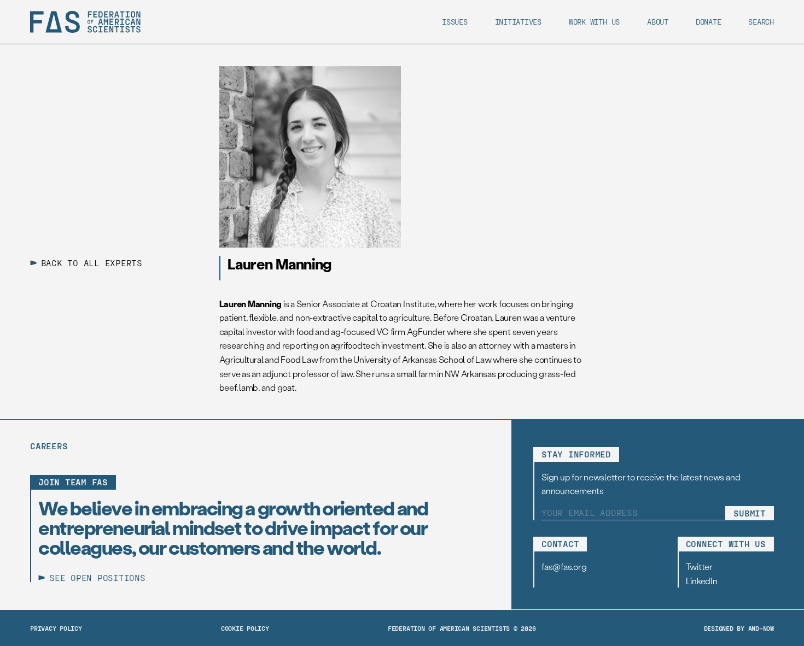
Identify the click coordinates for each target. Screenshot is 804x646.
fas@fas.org (563, 566)
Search (761, 21)
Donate (708, 21)
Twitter (699, 566)
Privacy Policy (56, 628)
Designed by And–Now (739, 628)
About (657, 21)
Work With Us (594, 21)
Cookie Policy (245, 628)
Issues (455, 21)
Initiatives (518, 21)
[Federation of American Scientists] (85, 22)
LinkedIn (702, 580)
